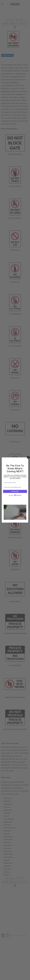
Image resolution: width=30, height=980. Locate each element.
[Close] (28, 457)
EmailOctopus (18, 495)
